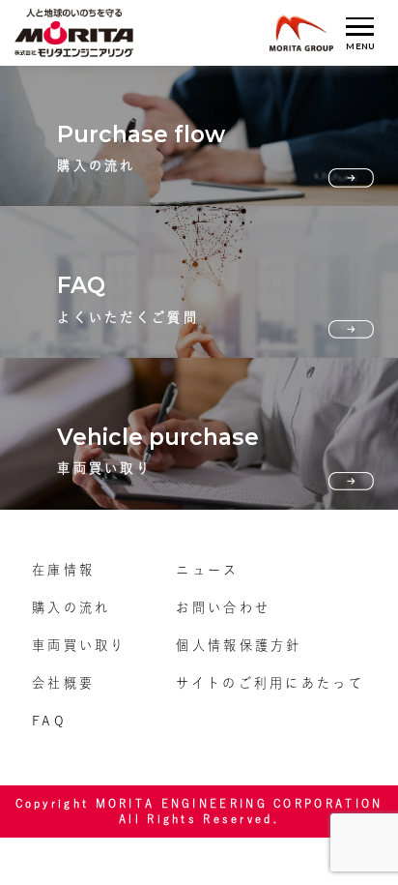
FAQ (49, 720)
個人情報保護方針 (238, 645)
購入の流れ (71, 607)
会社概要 (63, 683)
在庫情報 (63, 569)
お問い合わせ (223, 607)
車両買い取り (79, 645)
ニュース (207, 569)
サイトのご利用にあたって (270, 683)
